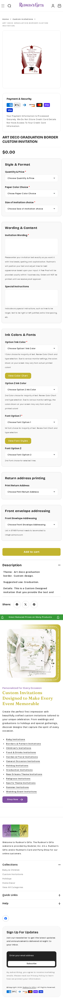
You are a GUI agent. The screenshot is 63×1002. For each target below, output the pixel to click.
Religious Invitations (18, 778)
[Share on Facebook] (17, 604)
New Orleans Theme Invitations (24, 774)
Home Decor (8, 883)
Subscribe (31, 963)
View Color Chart (18, 375)
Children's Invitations (18, 748)
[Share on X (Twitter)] (25, 604)
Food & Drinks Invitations (21, 752)
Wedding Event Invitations (21, 792)
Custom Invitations (23, 19)
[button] (3, 6)
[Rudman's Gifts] (15, 831)
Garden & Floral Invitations (22, 757)
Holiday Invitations (17, 765)
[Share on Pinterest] (34, 604)
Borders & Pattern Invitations (23, 744)
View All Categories (12, 887)
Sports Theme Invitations (21, 783)
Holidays (7, 878)
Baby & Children (11, 870)
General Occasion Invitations (23, 761)
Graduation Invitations (19, 770)
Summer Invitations (17, 787)
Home (5, 19)
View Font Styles (18, 441)
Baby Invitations (15, 739)
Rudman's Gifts (29, 987)
